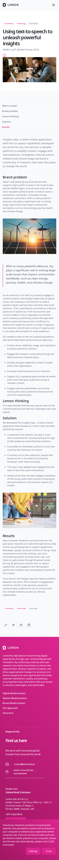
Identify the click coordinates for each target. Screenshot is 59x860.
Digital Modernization (14, 693)
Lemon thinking (10, 116)
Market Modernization (15, 698)
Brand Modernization (14, 703)
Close (49, 851)
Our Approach (10, 708)
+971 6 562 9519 (13, 814)
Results (6, 127)
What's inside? (9, 105)
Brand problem (10, 111)
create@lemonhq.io (24, 764)
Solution (6, 121)
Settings (33, 851)
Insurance (8, 712)
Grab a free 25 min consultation (23, 772)
